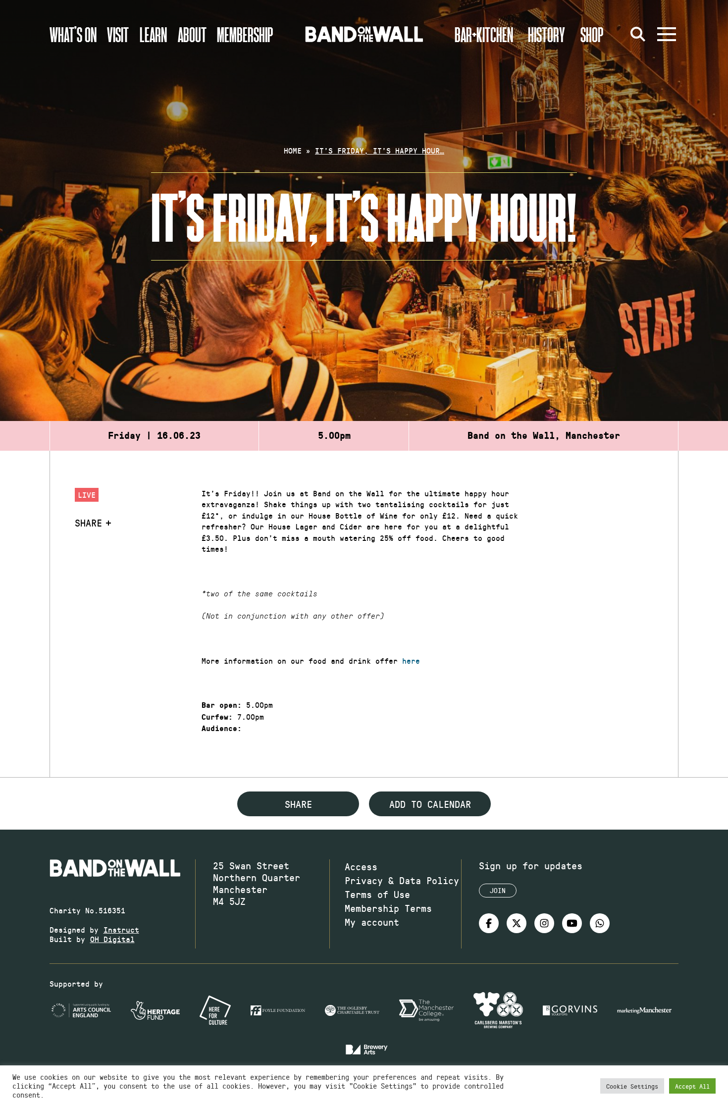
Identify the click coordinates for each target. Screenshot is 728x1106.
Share (88, 522)
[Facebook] (489, 923)
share (298, 803)
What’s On (73, 34)
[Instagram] (544, 923)
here (411, 660)
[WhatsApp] (600, 923)
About (192, 34)
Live (87, 494)
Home (293, 150)
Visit (118, 34)
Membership (245, 34)
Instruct (121, 929)
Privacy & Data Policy (402, 880)
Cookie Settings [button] (632, 1086)
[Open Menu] (666, 34)
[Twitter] (516, 923)
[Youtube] (572, 923)
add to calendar (430, 803)
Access (361, 866)
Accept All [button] (692, 1086)
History (546, 34)
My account (372, 921)
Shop (592, 34)
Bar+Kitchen (484, 34)
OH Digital (112, 939)
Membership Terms (388, 907)
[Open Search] (638, 34)
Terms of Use (377, 894)
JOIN (498, 890)
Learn (153, 34)
